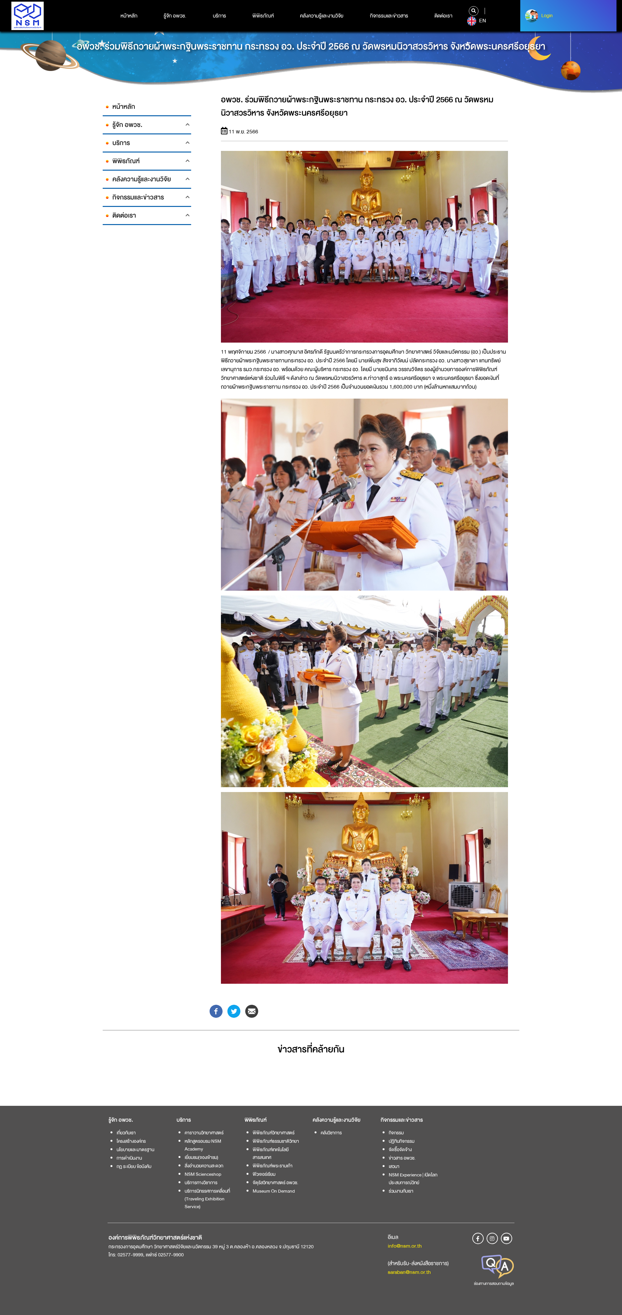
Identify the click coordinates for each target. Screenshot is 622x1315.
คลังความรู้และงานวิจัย (321, 16)
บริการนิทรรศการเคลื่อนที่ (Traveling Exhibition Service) (207, 1198)
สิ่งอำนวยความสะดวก (204, 1166)
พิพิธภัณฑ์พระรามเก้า (273, 1166)
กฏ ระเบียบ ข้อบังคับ (134, 1166)
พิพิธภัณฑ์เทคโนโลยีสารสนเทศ (271, 1153)
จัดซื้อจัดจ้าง (400, 1149)
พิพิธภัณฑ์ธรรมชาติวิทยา (276, 1141)
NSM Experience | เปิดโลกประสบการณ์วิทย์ (413, 1178)
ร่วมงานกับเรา (401, 1191)
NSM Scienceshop (203, 1174)
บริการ (219, 16)
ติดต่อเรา (443, 16)
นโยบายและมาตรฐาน (135, 1149)
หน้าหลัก (129, 16)
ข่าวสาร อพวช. (402, 1158)
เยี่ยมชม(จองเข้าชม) (201, 1157)
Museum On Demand (274, 1191)
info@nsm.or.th (405, 1245)
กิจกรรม (396, 1133)
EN (482, 21)
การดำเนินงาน (129, 1158)
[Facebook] (216, 1010)
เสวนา (394, 1166)
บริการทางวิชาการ (201, 1182)
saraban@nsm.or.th (409, 1272)
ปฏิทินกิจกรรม (401, 1141)
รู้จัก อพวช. (175, 16)
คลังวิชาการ (331, 1133)
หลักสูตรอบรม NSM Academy (203, 1145)
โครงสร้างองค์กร (131, 1141)
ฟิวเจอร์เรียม (264, 1174)
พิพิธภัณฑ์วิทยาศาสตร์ (273, 1133)
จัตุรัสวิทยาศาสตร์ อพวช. (275, 1182)
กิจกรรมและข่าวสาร (389, 16)
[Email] (251, 1010)
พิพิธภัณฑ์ (263, 16)
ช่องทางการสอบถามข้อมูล (494, 1283)
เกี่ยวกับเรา (126, 1133)
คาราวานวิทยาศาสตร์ (204, 1133)
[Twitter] (233, 1010)
